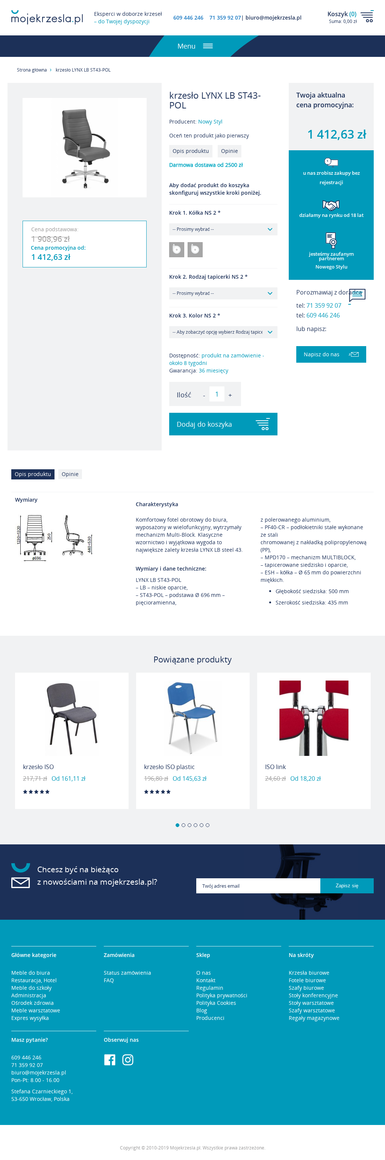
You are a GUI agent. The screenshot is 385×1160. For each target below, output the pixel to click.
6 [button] (207, 825)
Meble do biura (30, 972)
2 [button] (183, 825)
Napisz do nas (322, 354)
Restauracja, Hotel (34, 980)
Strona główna (32, 70)
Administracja (28, 995)
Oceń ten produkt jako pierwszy (209, 135)
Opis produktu (191, 150)
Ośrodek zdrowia (32, 1002)
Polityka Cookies (216, 1002)
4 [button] (195, 825)
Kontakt (205, 980)
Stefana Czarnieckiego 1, (42, 1091)
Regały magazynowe (314, 1017)
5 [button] (201, 825)
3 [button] (189, 825)
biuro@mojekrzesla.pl (38, 1072)
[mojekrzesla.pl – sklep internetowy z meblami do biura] (47, 17)
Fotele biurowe (307, 980)
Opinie (229, 150)
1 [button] (177, 825)
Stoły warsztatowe (311, 1002)
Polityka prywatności (221, 995)
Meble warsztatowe (35, 1010)
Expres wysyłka (30, 1017)
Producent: (196, 121)
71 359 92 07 (323, 305)
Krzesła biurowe (309, 972)
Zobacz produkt (72, 789)
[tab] (34, 476)
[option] (71, 741)
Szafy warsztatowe (312, 1010)
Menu (186, 45)
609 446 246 (188, 17)
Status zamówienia (127, 972)
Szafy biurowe (306, 987)
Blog (201, 1010)
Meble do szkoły (31, 987)
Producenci (210, 1017)
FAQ (109, 980)
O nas (203, 972)
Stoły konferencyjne (313, 995)
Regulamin (209, 987)
